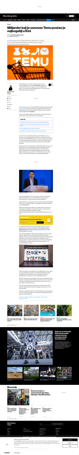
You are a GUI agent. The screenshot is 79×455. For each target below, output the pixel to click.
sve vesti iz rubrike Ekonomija (11, 418)
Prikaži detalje (16, 452)
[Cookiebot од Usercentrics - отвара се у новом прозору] (7, 453)
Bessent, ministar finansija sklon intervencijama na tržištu (47, 410)
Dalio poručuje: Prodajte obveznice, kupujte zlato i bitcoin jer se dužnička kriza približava (24, 411)
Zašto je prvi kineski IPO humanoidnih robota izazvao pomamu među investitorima (63, 335)
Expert (48, 19)
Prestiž (27, 19)
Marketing (41, 434)
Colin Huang (37, 297)
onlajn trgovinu (23, 108)
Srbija (32, 407)
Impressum (41, 431)
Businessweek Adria (41, 19)
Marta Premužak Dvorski (17, 35)
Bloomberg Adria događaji (27, 431)
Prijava (67, 16)
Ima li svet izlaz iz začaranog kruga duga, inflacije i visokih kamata (14, 319)
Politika (19, 19)
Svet (8, 317)
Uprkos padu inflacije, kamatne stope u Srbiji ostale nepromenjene (63, 380)
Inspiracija (42, 317)
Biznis (15, 19)
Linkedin (57, 434)
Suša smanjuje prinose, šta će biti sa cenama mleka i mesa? (14, 380)
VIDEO (5, 19)
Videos (24, 428)
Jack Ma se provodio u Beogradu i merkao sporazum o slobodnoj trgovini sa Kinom (34, 125)
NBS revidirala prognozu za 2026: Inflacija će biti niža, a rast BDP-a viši (47, 380)
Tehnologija (33, 19)
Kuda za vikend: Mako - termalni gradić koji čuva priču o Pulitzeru (64, 319)
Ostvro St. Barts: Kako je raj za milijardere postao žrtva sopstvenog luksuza (47, 319)
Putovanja (58, 317)
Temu (28, 83)
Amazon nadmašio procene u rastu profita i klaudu (30, 128)
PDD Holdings (44, 297)
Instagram (57, 431)
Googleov (47, 135)
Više (53, 19)
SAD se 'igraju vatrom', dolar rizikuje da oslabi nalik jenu (31, 319)
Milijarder (21, 297)
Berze (25, 317)
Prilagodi (69, 442)
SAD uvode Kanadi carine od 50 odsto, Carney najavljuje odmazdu (12, 410)
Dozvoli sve (70, 439)
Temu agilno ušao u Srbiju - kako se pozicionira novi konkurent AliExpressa (34, 122)
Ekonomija (10, 19)
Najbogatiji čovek (23, 298)
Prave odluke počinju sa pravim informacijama (30, 219)
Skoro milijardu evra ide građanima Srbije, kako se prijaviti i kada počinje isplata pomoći (36, 411)
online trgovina (28, 297)
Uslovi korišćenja (42, 428)
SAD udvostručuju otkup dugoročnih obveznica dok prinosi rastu (30, 380)
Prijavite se (40, 222)
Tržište (23, 19)
